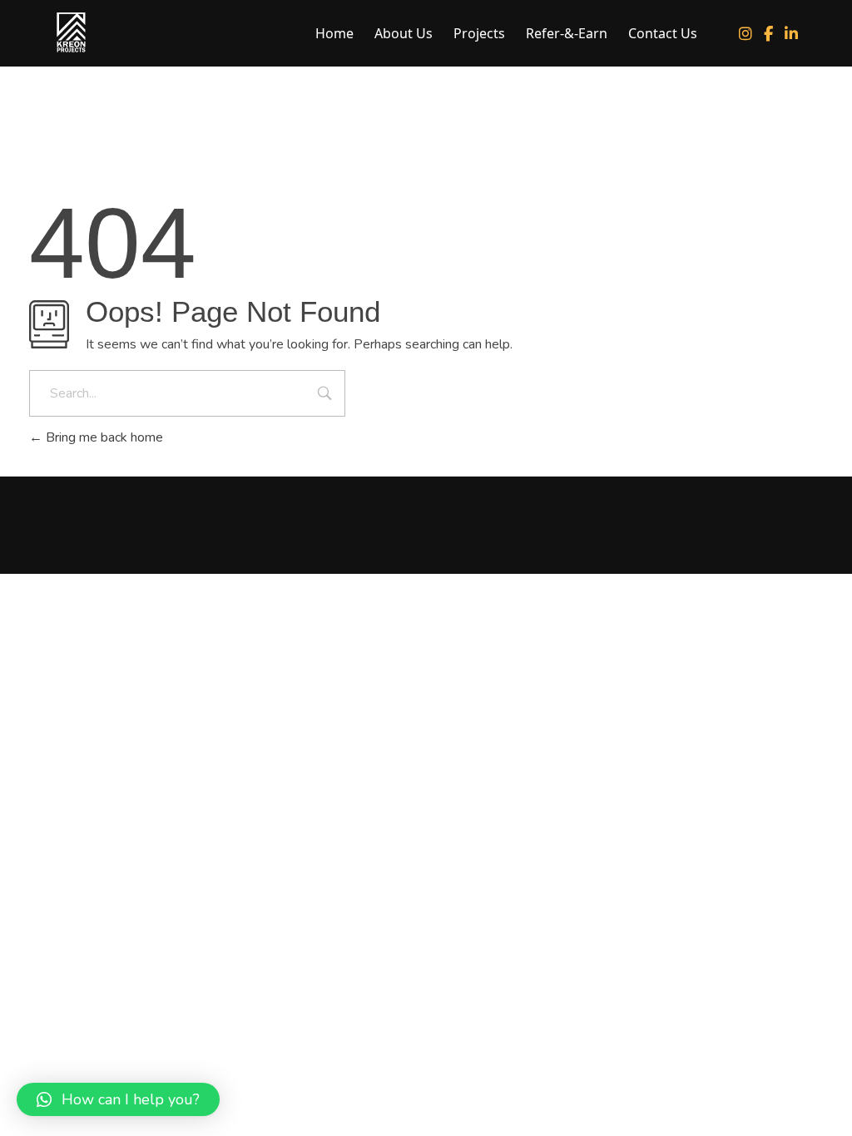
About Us (403, 33)
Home (334, 33)
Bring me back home (102, 437)
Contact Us (662, 33)
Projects (479, 33)
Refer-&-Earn (566, 33)
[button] (118, 1099)
